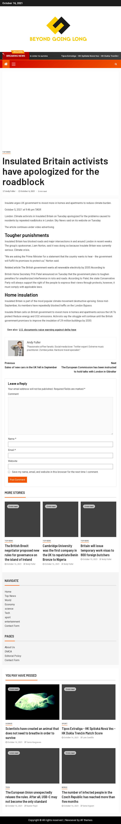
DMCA (8, 651)
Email (12, 450)
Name (12, 438)
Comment (13, 393)
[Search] (116, 64)
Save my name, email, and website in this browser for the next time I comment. (55, 471)
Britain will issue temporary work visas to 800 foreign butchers (97, 550)
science (9, 608)
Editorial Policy (13, 655)
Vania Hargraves (34, 742)
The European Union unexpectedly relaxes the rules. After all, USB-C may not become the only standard (31, 797)
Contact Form (12, 625)
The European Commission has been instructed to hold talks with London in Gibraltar (88, 367)
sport (8, 617)
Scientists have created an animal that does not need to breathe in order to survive (32, 733)
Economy (10, 604)
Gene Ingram (88, 806)
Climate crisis (21, 249)
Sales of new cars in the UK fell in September (31, 365)
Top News (6, 152)
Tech (7, 612)
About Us (10, 647)
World (8, 600)
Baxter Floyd (32, 806)
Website (12, 461)
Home (8, 591)
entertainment (12, 621)
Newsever (70, 820)
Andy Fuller (10, 191)
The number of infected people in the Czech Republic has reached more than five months (88, 797)
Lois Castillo (88, 737)
